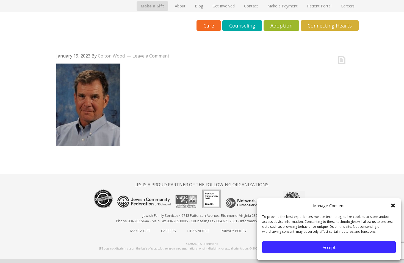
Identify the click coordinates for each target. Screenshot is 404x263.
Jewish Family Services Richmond (107, 26)
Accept (329, 247)
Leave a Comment (150, 56)
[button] (393, 205)
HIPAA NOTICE (198, 231)
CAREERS (168, 231)
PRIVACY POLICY (234, 231)
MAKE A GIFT (140, 231)
